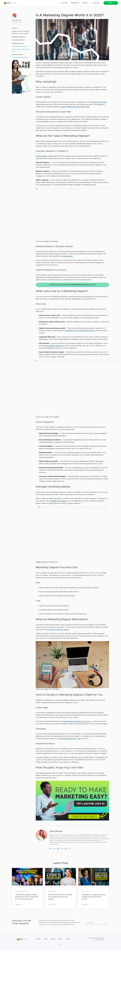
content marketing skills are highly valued (74, 107)
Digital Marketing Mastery (19, 46)
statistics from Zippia (58, 501)
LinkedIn (61, 849)
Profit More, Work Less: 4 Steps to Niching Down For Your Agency (60, 897)
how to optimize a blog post (52, 345)
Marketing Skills (20, 40)
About (38, 938)
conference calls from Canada (58, 629)
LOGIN (110, 3)
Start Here (64, 3)
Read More (18, 904)
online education (24, 33)
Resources (96, 3)
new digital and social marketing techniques (79, 330)
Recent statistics (41, 156)
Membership (75, 3)
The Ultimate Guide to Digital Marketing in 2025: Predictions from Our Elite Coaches (26, 897)
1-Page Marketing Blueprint (20, 57)
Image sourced (41, 562)
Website (53, 849)
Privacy (60, 938)
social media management (67, 738)
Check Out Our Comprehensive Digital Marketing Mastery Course (72, 284)
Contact (53, 938)
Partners (85, 3)
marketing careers (17, 31)
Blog (13, 40)
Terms (68, 938)
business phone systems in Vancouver (77, 721)
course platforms (67, 256)
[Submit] (106, 923)
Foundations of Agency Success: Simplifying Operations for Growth (94, 897)
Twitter (69, 849)
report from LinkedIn (99, 102)
